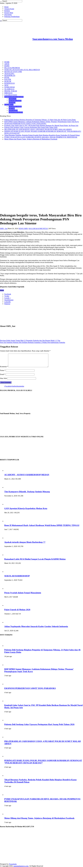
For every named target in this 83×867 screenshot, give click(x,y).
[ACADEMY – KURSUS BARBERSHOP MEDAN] (10, 470)
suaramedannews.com (20, 866)
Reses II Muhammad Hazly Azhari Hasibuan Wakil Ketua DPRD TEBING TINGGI (41, 525)
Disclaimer (8, 15)
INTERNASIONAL (16, 112)
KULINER (12, 99)
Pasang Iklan (8, 13)
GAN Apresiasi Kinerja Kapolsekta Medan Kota (25, 508)
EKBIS (6, 66)
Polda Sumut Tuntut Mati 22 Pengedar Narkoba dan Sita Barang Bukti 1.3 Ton (30, 340)
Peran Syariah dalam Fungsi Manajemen (22, 593)
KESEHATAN (9, 83)
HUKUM (7, 81)
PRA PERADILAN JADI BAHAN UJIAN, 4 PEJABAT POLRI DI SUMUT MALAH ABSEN (38, 129)
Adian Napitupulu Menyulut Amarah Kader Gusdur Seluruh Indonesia (36, 626)
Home (6, 7)
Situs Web (3, 378)
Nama (2, 370)
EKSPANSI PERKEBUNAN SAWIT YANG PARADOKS (25, 123)
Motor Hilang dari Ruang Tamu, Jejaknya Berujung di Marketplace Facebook (30, 139)
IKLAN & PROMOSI (12, 68)
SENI (6, 85)
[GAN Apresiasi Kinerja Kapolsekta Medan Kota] (10, 504)
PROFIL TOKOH (10, 91)
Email (2, 374)
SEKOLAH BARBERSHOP (17, 576)
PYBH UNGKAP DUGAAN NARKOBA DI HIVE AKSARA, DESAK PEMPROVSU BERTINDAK (40, 137)
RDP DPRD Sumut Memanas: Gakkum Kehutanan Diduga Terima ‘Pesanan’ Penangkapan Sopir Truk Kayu (41, 122)
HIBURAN (8, 93)
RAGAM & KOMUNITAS (14, 97)
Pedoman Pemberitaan (12, 16)
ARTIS (6, 64)
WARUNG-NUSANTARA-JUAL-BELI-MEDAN (22, 70)
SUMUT (12, 108)
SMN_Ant (4, 228)
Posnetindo (13, 864)
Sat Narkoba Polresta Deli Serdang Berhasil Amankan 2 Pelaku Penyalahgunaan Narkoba (32, 342)
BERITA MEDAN (15, 106)
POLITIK (7, 79)
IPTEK (6, 77)
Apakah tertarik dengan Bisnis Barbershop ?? (24, 542)
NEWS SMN (9, 105)
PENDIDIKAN (9, 75)
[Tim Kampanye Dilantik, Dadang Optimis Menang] (10, 487)
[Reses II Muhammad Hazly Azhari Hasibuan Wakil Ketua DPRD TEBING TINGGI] (10, 521)
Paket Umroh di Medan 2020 (17, 609)
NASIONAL (13, 110)
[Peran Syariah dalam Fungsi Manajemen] (10, 588)
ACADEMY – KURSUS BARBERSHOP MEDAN (26, 475)
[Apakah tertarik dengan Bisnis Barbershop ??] (10, 538)
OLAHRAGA (9, 89)
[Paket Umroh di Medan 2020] (10, 605)
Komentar (4, 366)
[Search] (1, 1)
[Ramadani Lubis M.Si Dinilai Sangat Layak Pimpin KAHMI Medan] (10, 555)
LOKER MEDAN (15, 101)
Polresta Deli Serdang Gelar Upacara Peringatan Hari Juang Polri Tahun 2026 (30, 127)
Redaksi (7, 11)
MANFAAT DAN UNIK (13, 72)
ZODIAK (12, 103)
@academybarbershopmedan (14, 386)
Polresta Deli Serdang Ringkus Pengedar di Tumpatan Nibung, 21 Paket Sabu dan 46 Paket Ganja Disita (40, 120)
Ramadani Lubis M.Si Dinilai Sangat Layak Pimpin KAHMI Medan (35, 559)
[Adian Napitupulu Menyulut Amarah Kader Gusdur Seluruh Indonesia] (10, 622)
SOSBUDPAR (9, 87)
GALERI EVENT (10, 95)
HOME (7, 62)
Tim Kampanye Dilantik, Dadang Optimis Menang (27, 491)
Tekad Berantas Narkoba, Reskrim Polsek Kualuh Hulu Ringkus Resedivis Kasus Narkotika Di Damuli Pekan (42, 135)
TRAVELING (9, 73)
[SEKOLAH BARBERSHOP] (10, 572)
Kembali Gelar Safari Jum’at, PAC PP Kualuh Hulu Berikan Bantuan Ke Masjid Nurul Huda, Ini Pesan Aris (41, 125)
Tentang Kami (9, 9)
